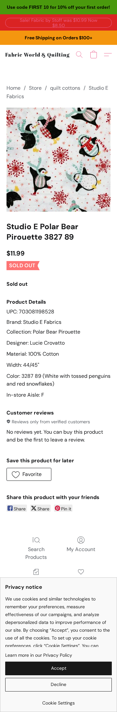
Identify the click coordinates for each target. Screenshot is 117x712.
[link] (58, 700)
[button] (58, 22)
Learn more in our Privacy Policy (38, 655)
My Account (81, 549)
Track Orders (36, 581)
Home (13, 88)
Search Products (36, 553)
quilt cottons (65, 88)
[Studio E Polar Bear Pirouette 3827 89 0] (58, 160)
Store (35, 88)
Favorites (81, 581)
